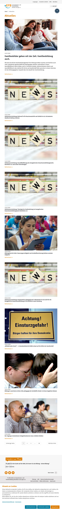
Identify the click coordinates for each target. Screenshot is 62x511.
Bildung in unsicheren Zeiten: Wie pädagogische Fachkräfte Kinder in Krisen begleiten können (31, 391)
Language (35, 1)
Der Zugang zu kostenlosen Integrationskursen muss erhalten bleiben (24, 436)
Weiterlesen (8, 74)
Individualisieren (31, 507)
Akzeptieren (55, 507)
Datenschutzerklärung (8, 502)
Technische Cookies (43, 507)
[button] (57, 11)
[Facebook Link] (6, 472)
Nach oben (51, 472)
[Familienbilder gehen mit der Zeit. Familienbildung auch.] (31, 34)
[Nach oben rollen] (55, 472)
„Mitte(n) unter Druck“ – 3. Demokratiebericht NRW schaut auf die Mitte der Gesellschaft (29, 346)
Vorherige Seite (10, 443)
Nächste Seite (52, 443)
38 (39, 443)
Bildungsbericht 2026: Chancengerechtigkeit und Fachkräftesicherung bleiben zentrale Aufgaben (29, 254)
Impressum (18, 502)
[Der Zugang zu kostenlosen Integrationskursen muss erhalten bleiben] (31, 415)
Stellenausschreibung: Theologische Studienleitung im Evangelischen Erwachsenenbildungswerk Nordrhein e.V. (24, 210)
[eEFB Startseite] (13, 6)
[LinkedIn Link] (13, 472)
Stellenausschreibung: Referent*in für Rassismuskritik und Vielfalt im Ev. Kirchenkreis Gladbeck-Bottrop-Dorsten (29, 117)
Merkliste (55, 1)
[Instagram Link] (9, 472)
